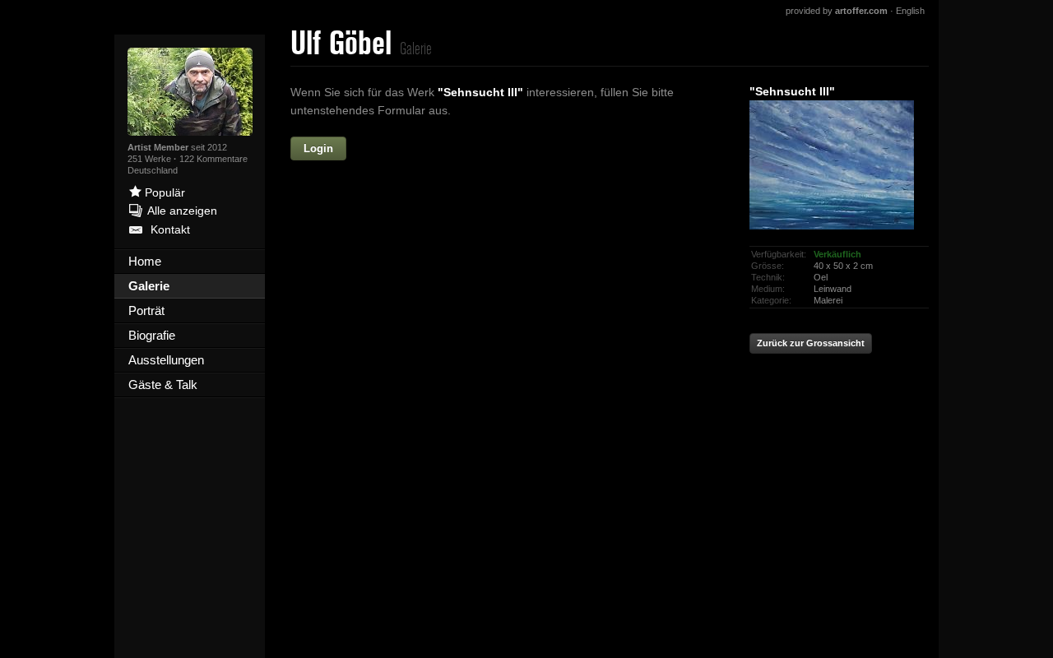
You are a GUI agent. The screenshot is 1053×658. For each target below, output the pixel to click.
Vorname (442, 148)
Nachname (376, 218)
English (910, 11)
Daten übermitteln (510, 473)
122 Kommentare (213, 159)
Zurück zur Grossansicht (811, 343)
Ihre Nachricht (366, 289)
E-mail (388, 254)
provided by (837, 11)
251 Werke (151, 159)
